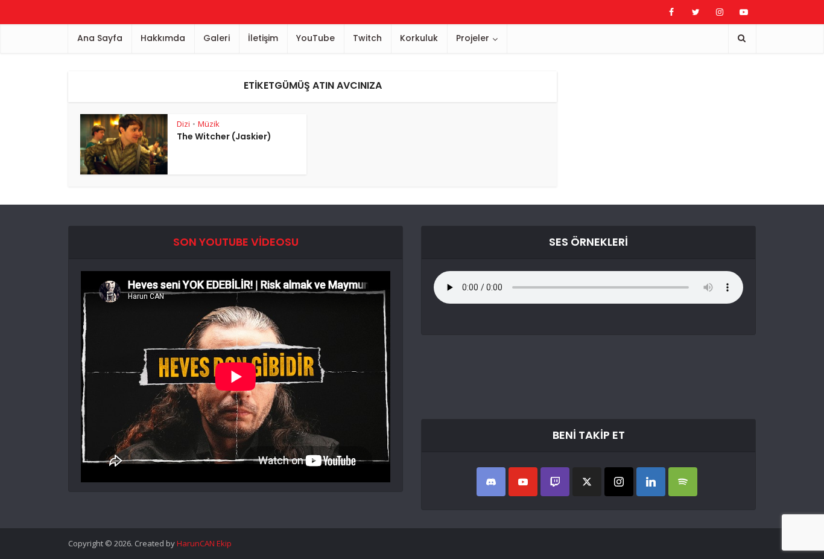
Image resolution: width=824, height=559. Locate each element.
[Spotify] (682, 481)
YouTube (315, 38)
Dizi (183, 123)
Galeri (216, 38)
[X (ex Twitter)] (586, 481)
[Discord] (491, 481)
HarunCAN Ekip (204, 543)
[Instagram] (618, 481)
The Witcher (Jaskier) (224, 136)
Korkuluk (419, 38)
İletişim (263, 38)
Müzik (209, 123)
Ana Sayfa (99, 38)
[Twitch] (554, 481)
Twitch (367, 38)
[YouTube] (523, 481)
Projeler (472, 38)
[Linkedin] (650, 481)
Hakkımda (163, 38)
